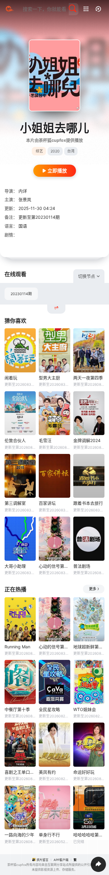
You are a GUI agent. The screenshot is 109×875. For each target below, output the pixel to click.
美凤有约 (47, 772)
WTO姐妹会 (84, 709)
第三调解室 (15, 503)
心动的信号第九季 (54, 566)
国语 (22, 225)
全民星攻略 (49, 709)
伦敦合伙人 (15, 440)
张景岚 (24, 199)
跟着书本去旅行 (88, 503)
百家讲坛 (47, 503)
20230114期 (21, 293)
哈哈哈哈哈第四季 (88, 834)
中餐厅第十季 (17, 709)
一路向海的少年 (19, 834)
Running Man (17, 646)
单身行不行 (49, 834)
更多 (92, 589)
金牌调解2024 (87, 440)
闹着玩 (11, 377)
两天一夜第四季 (88, 377)
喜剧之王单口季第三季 (20, 772)
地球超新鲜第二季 (88, 646)
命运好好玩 (83, 772)
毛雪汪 (45, 440)
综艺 (39, 151)
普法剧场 (81, 566)
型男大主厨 (49, 377)
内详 (22, 190)
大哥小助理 (15, 566)
